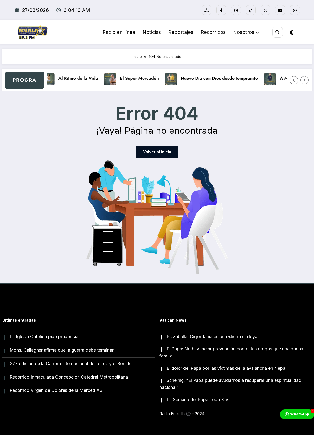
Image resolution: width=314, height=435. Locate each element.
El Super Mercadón (136, 78)
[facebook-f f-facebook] (221, 10)
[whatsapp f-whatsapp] (295, 10)
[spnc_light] (292, 33)
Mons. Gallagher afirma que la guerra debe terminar (62, 350)
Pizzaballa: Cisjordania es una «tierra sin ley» (212, 336)
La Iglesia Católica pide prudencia (44, 336)
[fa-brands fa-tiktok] (251, 10)
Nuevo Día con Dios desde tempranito (216, 78)
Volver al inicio (157, 151)
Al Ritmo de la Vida (75, 78)
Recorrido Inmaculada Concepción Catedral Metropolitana (69, 377)
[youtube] (280, 10)
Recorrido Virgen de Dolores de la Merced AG (56, 390)
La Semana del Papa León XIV (197, 399)
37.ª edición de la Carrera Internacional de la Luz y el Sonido (71, 363)
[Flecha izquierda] (294, 80)
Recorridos (213, 32)
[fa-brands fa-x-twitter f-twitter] (265, 10)
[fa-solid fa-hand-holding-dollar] (206, 10)
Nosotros (243, 32)
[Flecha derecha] (304, 80)
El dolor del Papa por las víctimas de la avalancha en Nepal (226, 368)
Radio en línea (119, 32)
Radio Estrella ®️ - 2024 (182, 413)
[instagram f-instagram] (236, 10)
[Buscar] (277, 32)
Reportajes (180, 32)
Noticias (152, 32)
